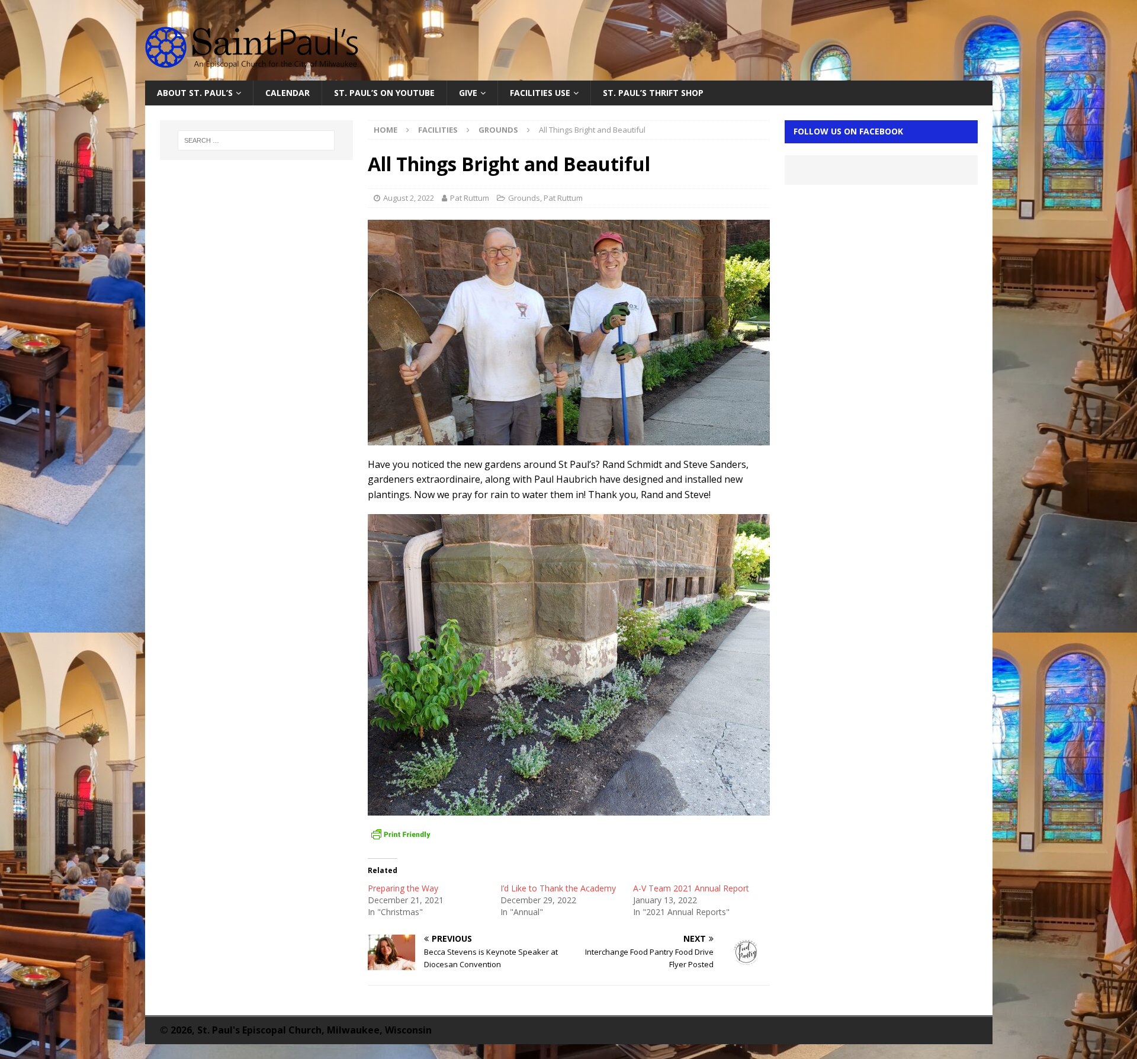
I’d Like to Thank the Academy (558, 888)
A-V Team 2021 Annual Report (691, 888)
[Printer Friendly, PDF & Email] (401, 834)
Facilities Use (540, 92)
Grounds (524, 197)
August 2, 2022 (408, 197)
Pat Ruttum (469, 197)
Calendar (287, 92)
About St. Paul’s (195, 92)
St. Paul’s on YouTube (384, 92)
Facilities (438, 129)
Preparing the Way (403, 888)
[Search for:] (256, 140)
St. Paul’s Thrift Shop (653, 92)
